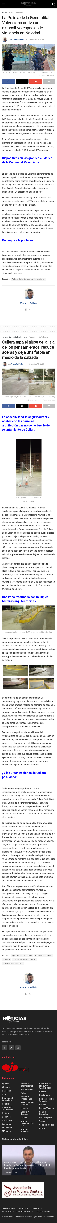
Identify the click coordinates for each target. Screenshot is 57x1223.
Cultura (5, 1113)
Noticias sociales (25, 1130)
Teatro (42, 1121)
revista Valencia (46, 1108)
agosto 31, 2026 (11, 1172)
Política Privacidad (23, 1211)
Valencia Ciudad (46, 1125)
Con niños (7, 1104)
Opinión (42, 1092)
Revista (42, 1105)
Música (24, 1118)
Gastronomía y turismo (27, 1103)
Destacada (7, 1120)
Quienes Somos (8, 1208)
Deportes (6, 1117)
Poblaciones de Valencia (38, 337)
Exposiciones (27, 1089)
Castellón (6, 1091)
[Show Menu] (3, 4)
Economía (6, 1124)
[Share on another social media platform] (49, 81)
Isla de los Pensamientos (24, 959)
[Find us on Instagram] (18, 1047)
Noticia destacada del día (27, 1123)
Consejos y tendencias (7, 1108)
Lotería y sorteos (25, 1113)
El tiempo (6, 1131)
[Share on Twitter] (22, 81)
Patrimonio (44, 1095)
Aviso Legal (6, 1211)
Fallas (23, 1093)
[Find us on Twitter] (11, 1047)
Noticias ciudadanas (16, 1217)
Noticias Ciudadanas (46, 1217)
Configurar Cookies (42, 1211)
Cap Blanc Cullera (43, 955)
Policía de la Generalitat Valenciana (28, 279)
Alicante (6, 1087)
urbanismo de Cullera (13, 963)
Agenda (5, 1084)
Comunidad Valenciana (18, 337)
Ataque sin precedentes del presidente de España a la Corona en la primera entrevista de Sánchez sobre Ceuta (27, 1165)
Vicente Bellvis (17, 39)
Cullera (6, 959)
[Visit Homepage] (28, 4)
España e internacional (17, 13)
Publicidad (23, 1208)
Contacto (35, 1208)
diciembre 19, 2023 (36, 39)
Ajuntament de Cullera (22, 955)
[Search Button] (53, 4)
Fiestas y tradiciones (26, 1098)
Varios (42, 1128)
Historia (24, 1108)
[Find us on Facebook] (4, 1047)
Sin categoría (45, 1118)
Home (4, 13)
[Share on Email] (35, 81)
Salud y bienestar (43, 1113)
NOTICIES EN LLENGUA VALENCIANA (45, 1086)
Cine (4, 1094)
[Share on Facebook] (8, 81)
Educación (7, 1128)
